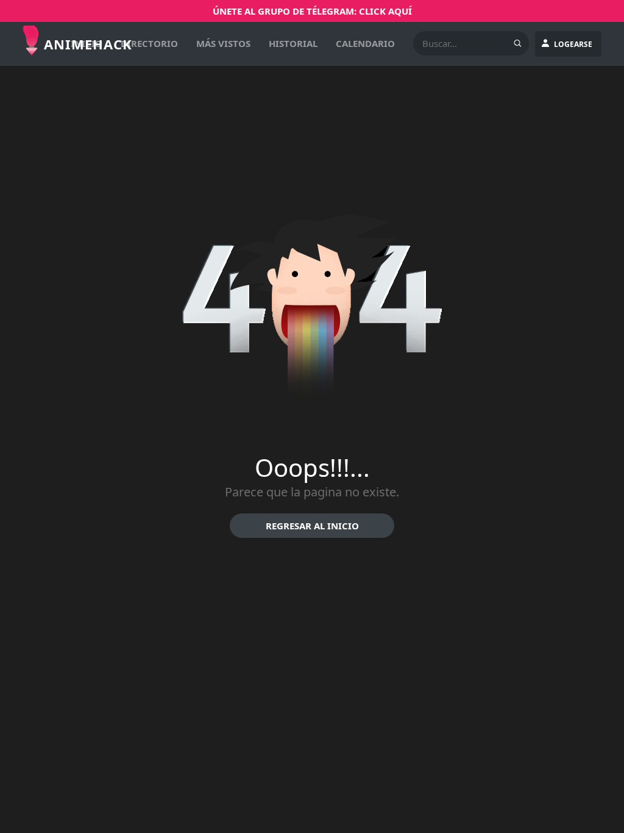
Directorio (149, 43)
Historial (293, 43)
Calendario (365, 43)
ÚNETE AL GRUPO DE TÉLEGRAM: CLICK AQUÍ (312, 11)
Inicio (86, 43)
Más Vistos (223, 43)
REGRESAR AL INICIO (312, 526)
